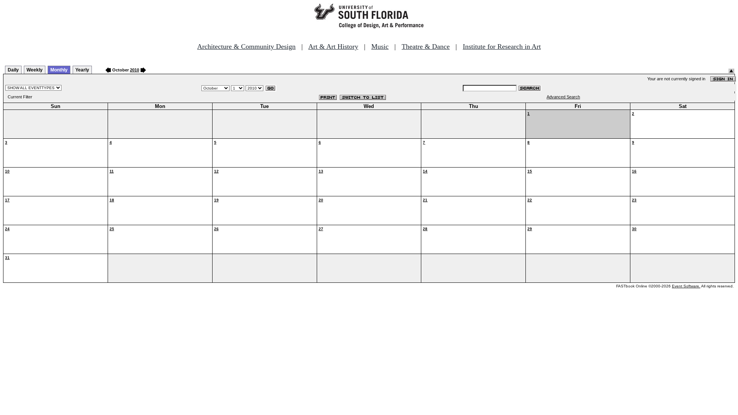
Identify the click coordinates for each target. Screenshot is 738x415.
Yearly (82, 70)
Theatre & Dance (426, 46)
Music (380, 46)
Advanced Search (563, 97)
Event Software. (686, 286)
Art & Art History (333, 46)
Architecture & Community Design (246, 46)
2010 (134, 70)
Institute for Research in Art (502, 46)
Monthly (59, 70)
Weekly (35, 70)
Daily (13, 70)
